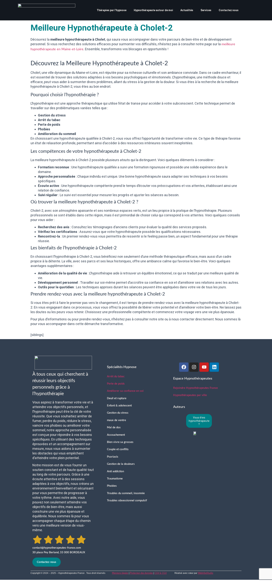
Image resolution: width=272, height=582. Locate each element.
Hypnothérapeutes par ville (190, 395)
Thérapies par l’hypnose (111, 10)
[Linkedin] (214, 367)
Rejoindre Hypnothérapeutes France (195, 388)
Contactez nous (229, 10)
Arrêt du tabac (116, 376)
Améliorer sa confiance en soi (125, 391)
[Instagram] (194, 367)
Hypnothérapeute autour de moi (153, 10)
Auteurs (179, 407)
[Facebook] (183, 367)
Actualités (186, 10)
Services (206, 10)
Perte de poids (116, 383)
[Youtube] (204, 367)
